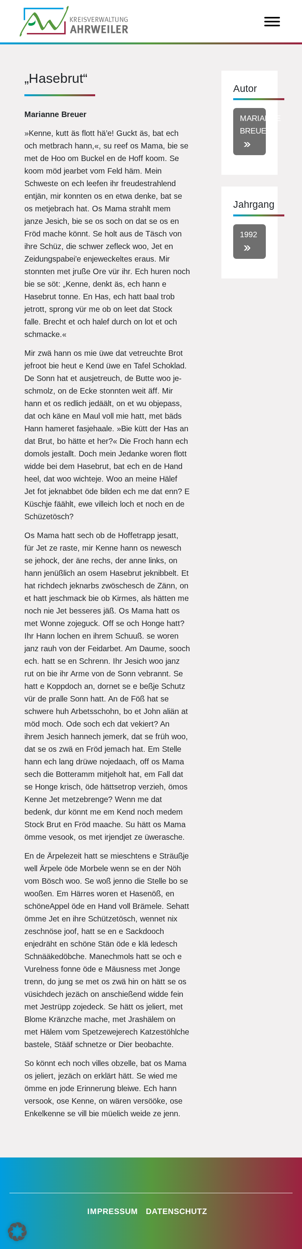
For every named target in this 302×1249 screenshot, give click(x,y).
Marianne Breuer (253, 124)
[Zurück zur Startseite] (74, 20)
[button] (17, 1231)
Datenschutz (176, 1211)
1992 (248, 234)
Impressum (112, 1211)
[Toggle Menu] (272, 21)
